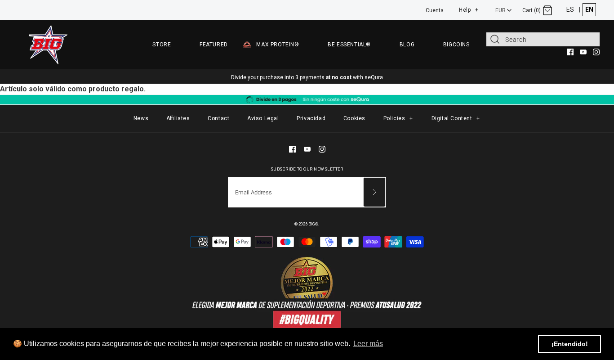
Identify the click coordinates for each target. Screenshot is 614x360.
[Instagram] (596, 52)
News (140, 118)
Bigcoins (456, 44)
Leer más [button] (368, 343)
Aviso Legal (263, 118)
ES (570, 9)
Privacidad (311, 118)
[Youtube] (583, 52)
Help (469, 8)
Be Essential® (349, 44)
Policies (398, 118)
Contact (218, 118)
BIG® (313, 223)
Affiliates (178, 118)
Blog (407, 44)
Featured (214, 44)
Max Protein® (277, 44)
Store (161, 44)
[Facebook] (570, 52)
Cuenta (435, 10)
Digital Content (456, 118)
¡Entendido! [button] (570, 343)
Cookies (354, 118)
